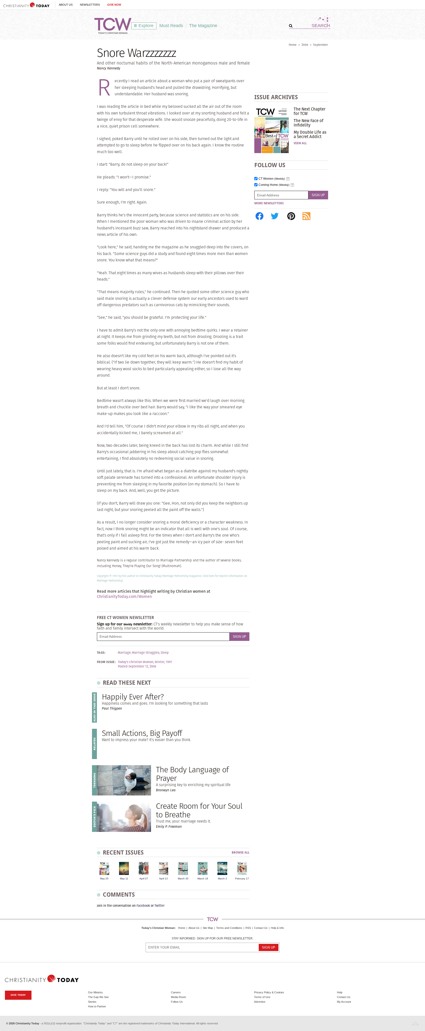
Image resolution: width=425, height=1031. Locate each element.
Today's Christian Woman (158, 927)
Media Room (178, 997)
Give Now (114, 4)
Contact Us (261, 927)
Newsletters (90, 4)
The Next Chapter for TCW (309, 111)
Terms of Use (262, 997)
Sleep (165, 652)
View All (300, 143)
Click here (208, 576)
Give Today (18, 995)
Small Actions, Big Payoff (142, 733)
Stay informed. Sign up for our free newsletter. (212, 938)
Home (293, 45)
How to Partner (97, 1006)
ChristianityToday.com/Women (124, 596)
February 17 (242, 878)
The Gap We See (98, 997)
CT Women (271, 178)
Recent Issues (123, 852)
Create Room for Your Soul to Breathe (199, 810)
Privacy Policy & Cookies (269, 992)
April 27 (143, 878)
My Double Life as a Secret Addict (310, 134)
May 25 (104, 878)
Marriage (124, 652)
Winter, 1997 (163, 662)
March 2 (222, 878)
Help (339, 992)
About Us (66, 4)
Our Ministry (95, 992)
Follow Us (177, 1001)
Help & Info (277, 927)
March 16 (202, 878)
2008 (305, 45)
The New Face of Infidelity (308, 123)
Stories (92, 1001)
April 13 (163, 878)
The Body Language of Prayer (192, 774)
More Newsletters (269, 203)
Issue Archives (276, 97)
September (320, 45)
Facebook (143, 905)
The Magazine (203, 25)
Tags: (101, 652)
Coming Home (273, 185)
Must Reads (171, 25)
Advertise (259, 1001)
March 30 (183, 878)
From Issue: (106, 662)
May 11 (124, 878)
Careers (176, 992)
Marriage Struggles (145, 652)
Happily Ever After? (133, 696)
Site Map (208, 927)
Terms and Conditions (229, 927)
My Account (344, 1001)
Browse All (240, 852)
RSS (248, 927)
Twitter (159, 905)
